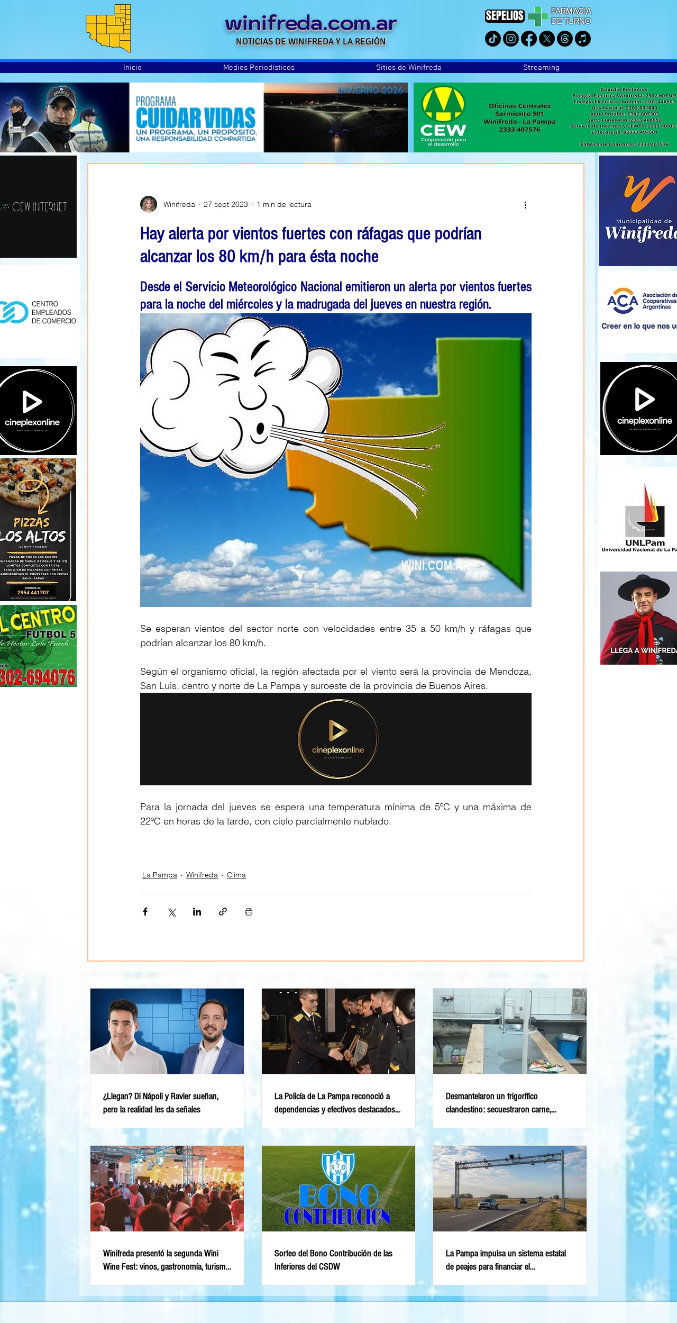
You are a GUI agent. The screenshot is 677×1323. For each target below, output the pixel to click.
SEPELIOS (505, 15)
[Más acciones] (525, 204)
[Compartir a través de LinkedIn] (197, 912)
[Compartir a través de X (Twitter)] (171, 912)
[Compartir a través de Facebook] (145, 912)
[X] (547, 39)
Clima (236, 875)
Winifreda (202, 875)
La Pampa (159, 875)
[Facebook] (529, 39)
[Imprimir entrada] (249, 912)
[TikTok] (493, 39)
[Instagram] (511, 39)
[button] (258, 67)
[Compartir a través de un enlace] (223, 912)
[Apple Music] (583, 39)
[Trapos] (565, 39)
